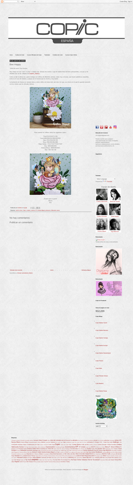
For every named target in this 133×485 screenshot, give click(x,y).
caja (61, 442)
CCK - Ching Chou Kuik (106, 442)
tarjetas (35, 459)
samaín (117, 455)
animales (95, 440)
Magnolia (29, 454)
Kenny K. (34, 452)
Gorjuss (116, 448)
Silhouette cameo (55, 210)
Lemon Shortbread (96, 452)
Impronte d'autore (98, 450)
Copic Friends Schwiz (102, 376)
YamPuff (46, 461)
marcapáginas (46, 454)
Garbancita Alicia (109, 448)
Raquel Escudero (90, 455)
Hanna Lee (51, 450)
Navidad (17, 455)
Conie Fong (51, 444)
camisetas (68, 442)
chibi (120, 442)
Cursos (21, 447)
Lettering (104, 452)
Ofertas (33, 455)
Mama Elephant (35, 454)
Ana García (81, 440)
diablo (35, 447)
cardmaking (90, 442)
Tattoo (40, 459)
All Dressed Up (68, 440)
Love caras (23, 454)
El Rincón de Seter (100, 447)
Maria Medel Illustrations (56, 454)
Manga (41, 454)
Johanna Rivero (23, 452)
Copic (24, 210)
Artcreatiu (112, 440)
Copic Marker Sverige (102, 338)
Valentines (102, 459)
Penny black (59, 455)
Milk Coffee (67, 454)
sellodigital (29, 457)
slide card (76, 457)
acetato (18, 440)
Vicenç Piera (118, 460)
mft (63, 454)
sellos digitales (37, 457)
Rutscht (108, 455)
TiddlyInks (84, 460)
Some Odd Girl (87, 457)
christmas (20, 444)
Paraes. (46, 455)
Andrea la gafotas (88, 440)
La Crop (57, 452)
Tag (26, 460)
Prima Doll (64, 455)
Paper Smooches (40, 455)
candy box (73, 442)
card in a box (19, 210)
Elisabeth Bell (14, 448)
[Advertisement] (109, 91)
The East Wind (56, 459)
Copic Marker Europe (102, 345)
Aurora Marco (16, 442)
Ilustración (91, 450)
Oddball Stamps (27, 455)
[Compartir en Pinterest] (39, 208)
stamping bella (98, 457)
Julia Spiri (29, 452)
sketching (71, 457)
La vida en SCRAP (64, 452)
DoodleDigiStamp (70, 447)
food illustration (74, 448)
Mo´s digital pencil (97, 454)
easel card (88, 447)
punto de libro (80, 455)
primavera (47, 210)
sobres (80, 457)
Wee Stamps (29, 461)
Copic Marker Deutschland (103, 353)
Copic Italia (99, 368)
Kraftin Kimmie (42, 452)
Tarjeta (30, 460)
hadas (18, 450)
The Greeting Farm (66, 459)
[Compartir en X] (35, 208)
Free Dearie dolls (82, 448)
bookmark (48, 442)
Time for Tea (91, 460)
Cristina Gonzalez (102, 444)
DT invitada (82, 447)
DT (36, 210)
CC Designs (96, 442)
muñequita (113, 454)
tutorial (97, 460)
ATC (120, 440)
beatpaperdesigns (33, 442)
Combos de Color (58, 55)
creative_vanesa (30, 210)
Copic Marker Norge (101, 391)
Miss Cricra (79, 454)
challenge (116, 442)
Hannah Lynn (57, 450)
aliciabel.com (60, 440)
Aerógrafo (36, 440)
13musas (13, 440)
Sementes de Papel (46, 457)
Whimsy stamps (37, 461)
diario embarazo (41, 447)
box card (58, 442)
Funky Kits (94, 448)
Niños (21, 455)
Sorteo (93, 457)
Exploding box (43, 448)
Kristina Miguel (41, 210)
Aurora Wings (24, 442)
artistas (117, 440)
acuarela (27, 440)
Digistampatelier (50, 447)
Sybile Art (22, 459)
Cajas (64, 442)
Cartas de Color (19, 55)
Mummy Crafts (106, 454)
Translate (109, 181)
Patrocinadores (51, 455)
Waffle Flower (23, 461)
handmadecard (44, 450)
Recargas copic (98, 455)
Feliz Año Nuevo (61, 448)
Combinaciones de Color (33, 444)
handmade (29, 450)
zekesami (58, 461)
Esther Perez (36, 448)
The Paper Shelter (76, 460)
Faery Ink (50, 448)
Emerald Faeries (22, 448)
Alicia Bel (53, 440)
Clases (24, 444)
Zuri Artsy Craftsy (65, 461)
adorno (31, 440)
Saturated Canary (22, 457)
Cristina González (111, 444)
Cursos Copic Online (71, 55)
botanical (53, 442)
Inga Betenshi (107, 450)
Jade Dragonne (15, 452)
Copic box (63, 444)
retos (104, 455)
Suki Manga (17, 459)
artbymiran (106, 440)
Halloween (23, 450)
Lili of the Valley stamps (116, 452)
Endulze (29, 448)
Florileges (67, 448)
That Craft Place (49, 459)
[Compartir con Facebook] (37, 208)
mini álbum (73, 454)
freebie (89, 448)
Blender (43, 442)
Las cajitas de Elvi (73, 452)
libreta (108, 452)
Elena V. (119, 447)
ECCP (93, 447)
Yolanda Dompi (52, 461)
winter (42, 461)
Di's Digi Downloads (29, 447)
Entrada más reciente (16, 270)
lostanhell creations (16, 454)
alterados (75, 440)
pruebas (74, 455)
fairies (55, 448)
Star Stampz (115, 457)
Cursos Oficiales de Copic (34, 55)
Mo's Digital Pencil (88, 454)
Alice (49, 440)
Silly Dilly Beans (64, 457)
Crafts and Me (85, 444)
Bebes (39, 442)
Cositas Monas (76, 444)
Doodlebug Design (60, 447)
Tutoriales (47, 55)
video (12, 461)
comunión (45, 444)
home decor (80, 450)
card (78, 442)
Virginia (16, 461)
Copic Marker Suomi (101, 323)
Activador (22, 440)
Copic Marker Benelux (102, 330)
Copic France (99, 360)
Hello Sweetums (73, 450)
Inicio (11, 55)
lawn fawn (80, 452)
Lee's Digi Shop (87, 452)
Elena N (113, 447)
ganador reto (101, 448)
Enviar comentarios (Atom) (25, 273)
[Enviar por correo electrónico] (31, 208)
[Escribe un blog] (33, 208)
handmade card (36, 450)
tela (43, 459)
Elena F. (107, 447)
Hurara (85, 450)
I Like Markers (99, 383)
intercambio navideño (116, 450)
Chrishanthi (14, 444)
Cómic (41, 444)
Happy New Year (65, 450)
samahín (113, 455)
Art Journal (100, 440)
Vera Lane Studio (109, 459)
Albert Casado (43, 440)
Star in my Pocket (106, 457)
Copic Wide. (69, 444)
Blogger (86, 469)
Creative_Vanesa (34, 73)
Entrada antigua (86, 270)
